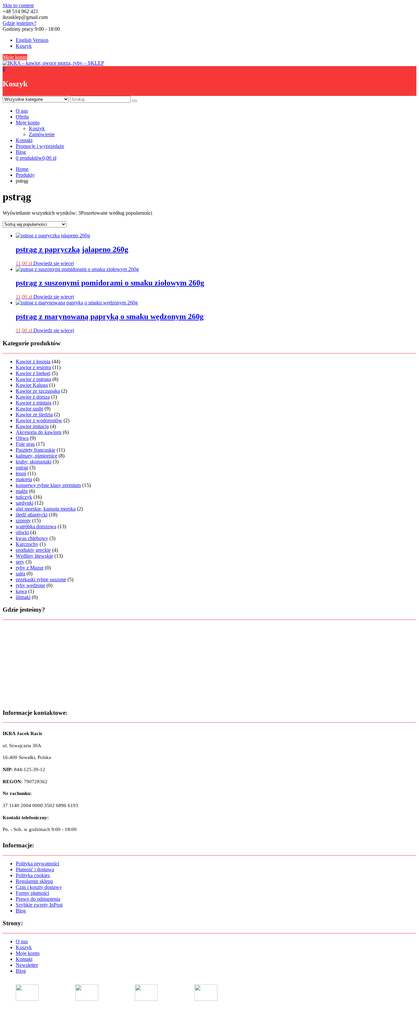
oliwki (22, 532)
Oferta (22, 116)
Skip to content (18, 5)
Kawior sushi (29, 408)
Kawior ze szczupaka (38, 391)
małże (22, 491)
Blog (21, 152)
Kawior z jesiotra (33, 367)
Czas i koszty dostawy (39, 887)
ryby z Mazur (30, 567)
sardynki (24, 503)
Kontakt (24, 140)
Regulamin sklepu (34, 881)
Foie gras (25, 444)
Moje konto (15, 57)
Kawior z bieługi (33, 373)
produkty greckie (33, 550)
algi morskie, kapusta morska (46, 509)
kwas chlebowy (32, 538)
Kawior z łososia (33, 361)
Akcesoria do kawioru (39, 432)
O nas (22, 111)
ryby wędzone (30, 585)
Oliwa (22, 438)
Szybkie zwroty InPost (39, 905)
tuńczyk (24, 497)
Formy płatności (32, 893)
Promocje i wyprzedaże (40, 146)
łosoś (21, 473)
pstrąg (22, 467)
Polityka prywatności (37, 863)
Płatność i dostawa (35, 869)
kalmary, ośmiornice (36, 456)
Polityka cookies (33, 875)
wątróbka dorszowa (36, 526)
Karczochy (27, 544)
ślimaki (23, 597)
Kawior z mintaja (33, 403)
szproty (23, 520)
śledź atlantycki (31, 514)
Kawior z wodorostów (39, 420)
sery (20, 562)
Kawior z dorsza (33, 397)
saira (20, 573)
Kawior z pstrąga (33, 379)
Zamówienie (42, 134)
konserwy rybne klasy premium (48, 485)
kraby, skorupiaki (33, 461)
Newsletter (27, 965)
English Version (32, 40)
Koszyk (24, 46)
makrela (24, 479)
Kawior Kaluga (32, 385)
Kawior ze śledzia (34, 414)
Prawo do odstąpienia (38, 899)
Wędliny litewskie (34, 556)
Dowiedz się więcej (53, 263)
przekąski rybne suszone (41, 579)
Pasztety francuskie (35, 450)
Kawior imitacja (32, 426)
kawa (21, 591)
